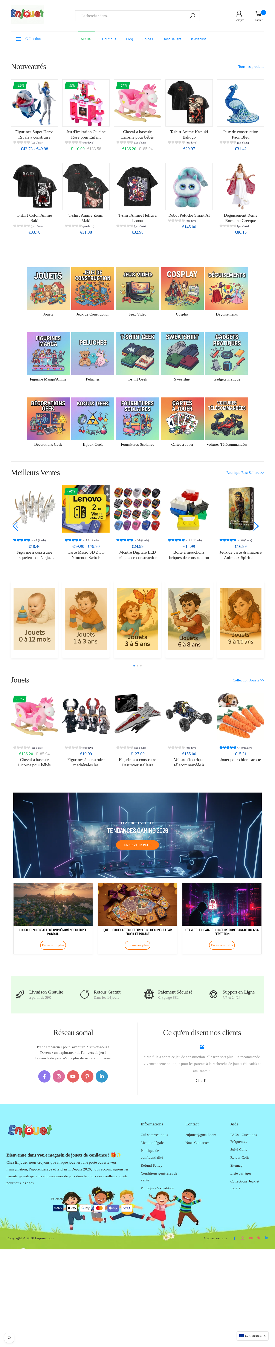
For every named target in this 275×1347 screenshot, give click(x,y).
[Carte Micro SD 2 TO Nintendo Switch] (34, 509)
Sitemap (236, 1165)
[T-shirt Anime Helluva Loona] (137, 186)
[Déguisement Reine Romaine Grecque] (240, 186)
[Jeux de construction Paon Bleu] (240, 103)
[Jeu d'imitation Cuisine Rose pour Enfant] (86, 103)
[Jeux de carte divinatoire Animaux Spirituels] (189, 509)
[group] (34, 143)
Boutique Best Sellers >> (245, 473)
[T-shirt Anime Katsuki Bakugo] (189, 103)
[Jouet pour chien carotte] (240, 716)
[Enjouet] (34, 619)
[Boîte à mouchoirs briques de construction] (137, 509)
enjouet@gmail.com (200, 1135)
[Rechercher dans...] (192, 15)
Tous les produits (251, 67)
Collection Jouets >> (248, 680)
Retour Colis (239, 1157)
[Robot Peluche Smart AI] (189, 186)
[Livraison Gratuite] (20, 994)
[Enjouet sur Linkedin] (102, 1076)
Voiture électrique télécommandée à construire (189, 764)
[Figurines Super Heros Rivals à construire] (34, 103)
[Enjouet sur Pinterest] (87, 1076)
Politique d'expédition (157, 1188)
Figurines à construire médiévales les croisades (86, 764)
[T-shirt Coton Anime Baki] (34, 186)
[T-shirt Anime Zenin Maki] (86, 186)
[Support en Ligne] (213, 994)
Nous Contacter (197, 1143)
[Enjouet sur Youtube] (73, 1076)
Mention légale (152, 1143)
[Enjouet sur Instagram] (59, 1076)
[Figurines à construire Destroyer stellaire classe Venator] (137, 716)
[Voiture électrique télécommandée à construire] (189, 716)
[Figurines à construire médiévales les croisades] (86, 716)
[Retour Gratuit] (84, 994)
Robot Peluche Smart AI (189, 215)
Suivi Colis (238, 1150)
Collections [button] (33, 39)
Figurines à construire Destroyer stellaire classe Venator (137, 764)
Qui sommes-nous (154, 1135)
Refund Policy (151, 1165)
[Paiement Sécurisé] (149, 994)
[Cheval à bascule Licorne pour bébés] (137, 103)
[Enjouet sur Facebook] (44, 1076)
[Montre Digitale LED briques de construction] (86, 509)
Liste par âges (240, 1173)
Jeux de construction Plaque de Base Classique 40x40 (240, 557)
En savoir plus (137, 845)
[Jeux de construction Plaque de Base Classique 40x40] (240, 509)
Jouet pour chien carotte (240, 759)
